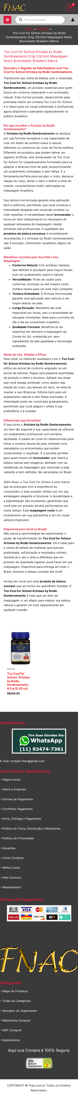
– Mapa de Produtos (14, 991)
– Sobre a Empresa (13, 789)
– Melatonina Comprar (15, 1020)
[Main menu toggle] (7, 19)
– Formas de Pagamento (16, 799)
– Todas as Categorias (15, 1001)
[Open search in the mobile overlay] (40, 19)
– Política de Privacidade (17, 838)
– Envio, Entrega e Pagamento (20, 818)
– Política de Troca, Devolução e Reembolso (30, 828)
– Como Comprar (12, 858)
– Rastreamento (10, 887)
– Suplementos (10, 1040)
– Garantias (7, 848)
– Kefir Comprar (11, 1030)
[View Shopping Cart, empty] (70, 7)
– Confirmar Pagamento (16, 809)
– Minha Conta (10, 867)
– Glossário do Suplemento (18, 1010)
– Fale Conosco (10, 877)
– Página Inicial (10, 779)
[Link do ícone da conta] (72, 19)
